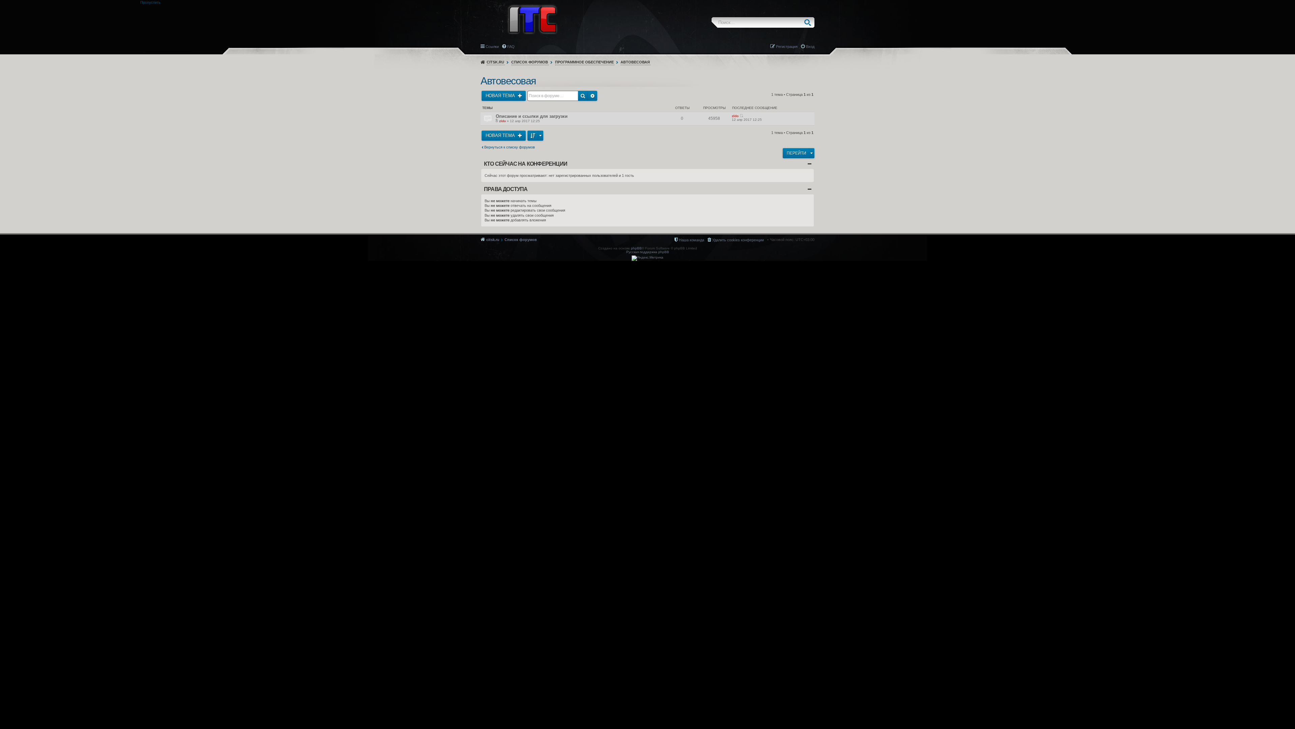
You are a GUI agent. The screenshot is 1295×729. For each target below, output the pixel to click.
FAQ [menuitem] (511, 47)
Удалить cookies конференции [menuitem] (738, 240)
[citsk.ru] (532, 18)
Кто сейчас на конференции (525, 164)
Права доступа (506, 189)
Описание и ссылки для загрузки (532, 116)
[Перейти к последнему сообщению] (741, 116)
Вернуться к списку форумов (509, 147)
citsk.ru (495, 62)
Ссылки (492, 47)
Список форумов (529, 62)
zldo (502, 121)
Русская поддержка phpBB (647, 252)
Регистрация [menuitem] (787, 47)
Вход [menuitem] (810, 47)
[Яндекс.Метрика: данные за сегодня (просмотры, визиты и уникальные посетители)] (647, 258)
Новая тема (501, 95)
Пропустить (150, 2)
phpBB (636, 248)
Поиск (809, 22)
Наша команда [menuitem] (691, 240)
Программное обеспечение (584, 62)
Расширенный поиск (592, 96)
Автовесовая (635, 62)
